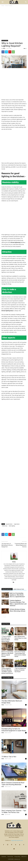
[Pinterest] (9, 51)
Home (2, 5)
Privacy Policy (17, 856)
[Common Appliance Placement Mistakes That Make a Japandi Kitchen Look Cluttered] (5, 602)
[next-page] (5, 617)
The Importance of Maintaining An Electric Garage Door (7, 545)
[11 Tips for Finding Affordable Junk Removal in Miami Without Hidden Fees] (7, 631)
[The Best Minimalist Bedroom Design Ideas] (14, 690)
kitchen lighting (12, 525)
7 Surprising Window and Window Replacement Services (20, 545)
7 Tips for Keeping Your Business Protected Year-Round (20, 670)
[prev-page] (2, 617)
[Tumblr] (19, 844)
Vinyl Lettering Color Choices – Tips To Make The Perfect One (13, 811)
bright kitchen (16, 524)
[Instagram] (7, 844)
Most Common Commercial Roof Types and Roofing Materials (12, 783)
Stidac (4, 48)
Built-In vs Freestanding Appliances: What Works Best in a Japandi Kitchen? (17, 594)
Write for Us (24, 856)
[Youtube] (14, 848)
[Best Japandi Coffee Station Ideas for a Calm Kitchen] (21, 631)
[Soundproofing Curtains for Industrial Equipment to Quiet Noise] (14, 718)
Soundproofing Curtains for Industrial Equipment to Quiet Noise (13, 730)
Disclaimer (4, 856)
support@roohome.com (17, 840)
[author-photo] (14, 559)
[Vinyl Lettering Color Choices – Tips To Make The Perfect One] (14, 799)
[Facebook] (2, 51)
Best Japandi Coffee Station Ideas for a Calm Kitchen (21, 638)
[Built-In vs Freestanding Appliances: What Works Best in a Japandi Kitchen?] (5, 595)
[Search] (26, 2)
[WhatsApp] (13, 51)
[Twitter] (6, 51)
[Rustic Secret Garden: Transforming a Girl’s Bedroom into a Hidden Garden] (21, 646)
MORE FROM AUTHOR (19, 589)
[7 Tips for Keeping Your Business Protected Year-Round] (21, 663)
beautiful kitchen (9, 524)
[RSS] (15, 844)
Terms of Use (10, 856)
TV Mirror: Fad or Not (8, 757)
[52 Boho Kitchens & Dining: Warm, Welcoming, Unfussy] (5, 611)
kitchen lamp (4, 525)
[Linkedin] (14, 582)
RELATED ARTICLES (7, 589)
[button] (2, 2)
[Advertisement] (14, 25)
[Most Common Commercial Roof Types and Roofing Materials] (14, 772)
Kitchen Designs (8, 5)
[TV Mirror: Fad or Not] (14, 745)
